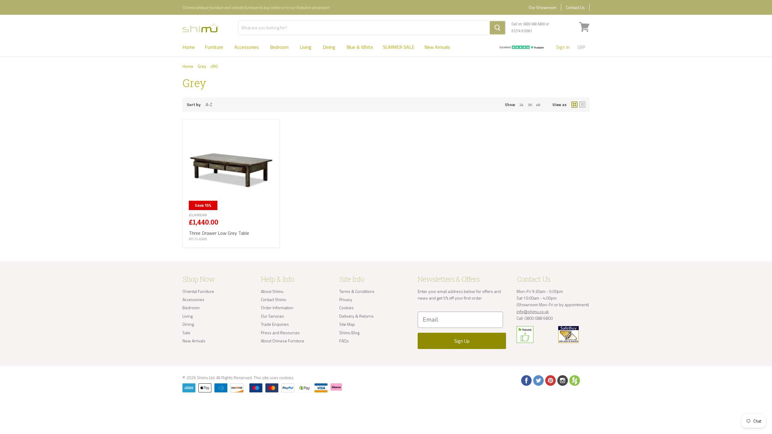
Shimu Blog (349, 332)
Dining (330, 47)
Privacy (345, 299)
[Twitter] (538, 380)
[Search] (497, 28)
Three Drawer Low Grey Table (219, 233)
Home (188, 47)
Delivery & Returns (356, 316)
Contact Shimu (273, 299)
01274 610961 (521, 31)
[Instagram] (562, 380)
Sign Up (462, 340)
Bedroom (280, 47)
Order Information (277, 307)
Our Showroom (542, 7)
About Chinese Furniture (282, 341)
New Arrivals (437, 47)
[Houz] (574, 380)
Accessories (247, 47)
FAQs (344, 341)
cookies (286, 377)
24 (521, 105)
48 (538, 105)
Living (306, 47)
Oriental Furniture (198, 291)
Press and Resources (280, 332)
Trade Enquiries (275, 324)
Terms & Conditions (357, 291)
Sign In (563, 47)
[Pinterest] (550, 380)
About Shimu (272, 291)
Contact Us (575, 7)
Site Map (347, 324)
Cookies (346, 307)
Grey (202, 66)
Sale (186, 332)
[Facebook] (526, 380)
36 (530, 105)
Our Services (272, 316)
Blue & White (359, 47)
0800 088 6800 (534, 24)
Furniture (214, 47)
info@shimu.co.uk (533, 311)
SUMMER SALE (398, 47)
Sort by (194, 104)
